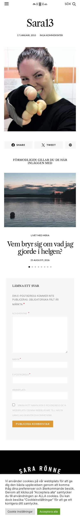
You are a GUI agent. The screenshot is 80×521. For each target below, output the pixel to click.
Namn (16, 359)
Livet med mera (40, 235)
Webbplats (18, 389)
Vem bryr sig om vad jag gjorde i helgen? (40, 247)
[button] (29, 266)
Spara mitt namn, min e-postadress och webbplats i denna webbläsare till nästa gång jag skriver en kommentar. (39, 410)
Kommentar (19, 313)
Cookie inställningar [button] (20, 511)
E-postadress (21, 374)
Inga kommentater (51, 35)
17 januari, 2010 (26, 35)
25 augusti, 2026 (40, 260)
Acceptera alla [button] (49, 511)
